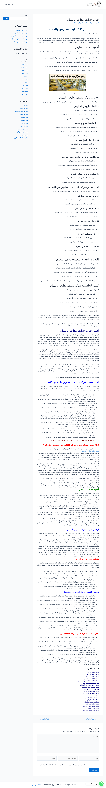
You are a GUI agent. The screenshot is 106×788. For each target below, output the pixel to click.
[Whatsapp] (101, 783)
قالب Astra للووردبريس (37, 785)
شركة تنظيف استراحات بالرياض (90, 674)
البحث (26, 15)
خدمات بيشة (24, 120)
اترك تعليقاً (96, 23)
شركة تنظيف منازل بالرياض (91, 691)
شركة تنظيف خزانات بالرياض (90, 693)
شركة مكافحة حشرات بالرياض (90, 687)
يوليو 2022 (25, 85)
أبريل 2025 (25, 79)
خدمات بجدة (24, 117)
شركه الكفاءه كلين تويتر (92, 708)
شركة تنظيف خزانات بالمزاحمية (19, 36)
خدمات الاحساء (24, 108)
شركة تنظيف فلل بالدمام (91, 704)
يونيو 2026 (25, 64)
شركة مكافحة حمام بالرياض (91, 695)
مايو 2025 (25, 76)
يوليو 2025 (25, 70)
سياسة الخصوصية (9, 4)
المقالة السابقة (90, 719)
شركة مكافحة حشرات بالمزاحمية (19, 39)
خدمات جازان (24, 123)
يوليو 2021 (25, 94)
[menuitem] (68, 688)
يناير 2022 (25, 88)
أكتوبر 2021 (25, 91)
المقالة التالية (44, 719)
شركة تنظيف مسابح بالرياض (90, 676)
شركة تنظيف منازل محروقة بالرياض (88, 681)
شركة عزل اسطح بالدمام (91, 702)
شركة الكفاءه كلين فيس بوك (91, 710)
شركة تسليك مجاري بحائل (21, 42)
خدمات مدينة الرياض (22, 132)
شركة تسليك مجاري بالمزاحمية (19, 30)
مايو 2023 (25, 82)
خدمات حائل (24, 126)
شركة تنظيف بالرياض (93, 672)
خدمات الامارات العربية (21, 111)
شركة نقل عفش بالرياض (91, 697)
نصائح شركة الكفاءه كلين (21, 138)
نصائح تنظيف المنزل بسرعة (91, 683)
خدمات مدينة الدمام (22, 129)
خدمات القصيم (24, 114)
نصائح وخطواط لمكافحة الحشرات (89, 685)
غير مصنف (25, 135)
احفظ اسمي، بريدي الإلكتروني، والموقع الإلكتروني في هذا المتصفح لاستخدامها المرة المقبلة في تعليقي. (68, 764)
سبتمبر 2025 (24, 67)
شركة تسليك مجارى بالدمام (91, 706)
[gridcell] (68, 688)
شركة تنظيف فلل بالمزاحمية (20, 33)
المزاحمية (25, 105)
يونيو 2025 (25, 73)
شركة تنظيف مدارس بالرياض (90, 451)
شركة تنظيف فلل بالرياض (91, 678)
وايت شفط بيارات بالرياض (91, 689)
